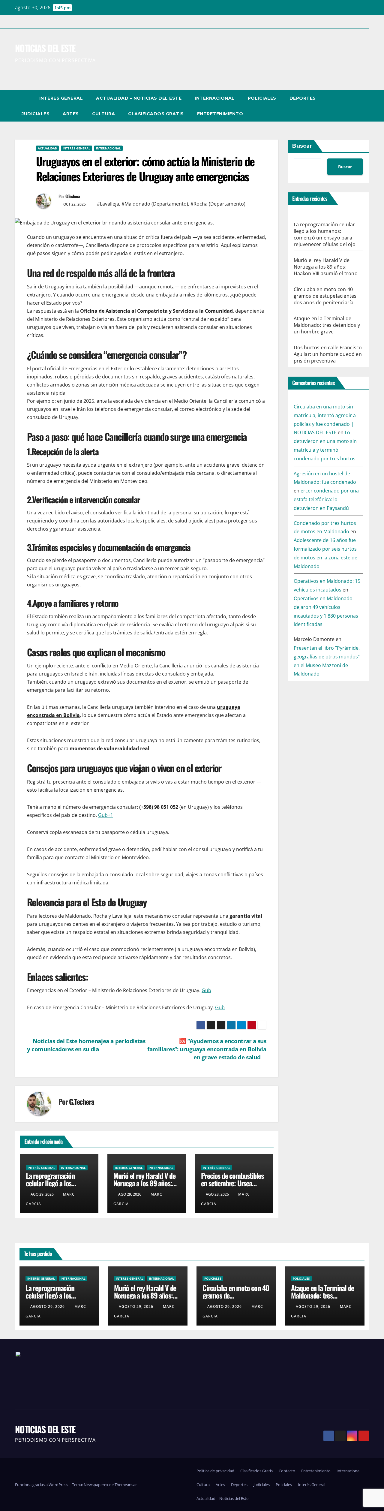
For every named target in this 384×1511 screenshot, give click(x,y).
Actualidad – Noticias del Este (139, 98)
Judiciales (36, 113)
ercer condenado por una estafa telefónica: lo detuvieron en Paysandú (326, 500)
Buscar (302, 146)
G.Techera (72, 196)
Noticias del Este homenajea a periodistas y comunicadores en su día (86, 1045)
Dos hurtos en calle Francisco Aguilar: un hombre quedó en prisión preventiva (328, 354)
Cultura (103, 113)
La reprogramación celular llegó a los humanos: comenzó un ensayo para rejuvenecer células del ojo (325, 234)
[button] (353, 106)
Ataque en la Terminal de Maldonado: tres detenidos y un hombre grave (327, 325)
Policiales (262, 98)
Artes (71, 113)
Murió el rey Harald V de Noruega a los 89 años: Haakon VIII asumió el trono (144, 1186)
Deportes (303, 98)
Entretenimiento (220, 113)
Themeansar (126, 1484)
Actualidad (47, 148)
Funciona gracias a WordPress (42, 1484)
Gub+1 (105, 815)
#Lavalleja (108, 203)
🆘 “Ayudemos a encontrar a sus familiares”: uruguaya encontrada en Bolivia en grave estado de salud (206, 1049)
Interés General (61, 98)
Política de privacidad (215, 1470)
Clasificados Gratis (156, 113)
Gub (206, 990)
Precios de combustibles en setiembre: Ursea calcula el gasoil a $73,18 (233, 1183)
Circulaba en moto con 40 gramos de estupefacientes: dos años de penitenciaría (326, 296)
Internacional (215, 98)
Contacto (287, 1470)
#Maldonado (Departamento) (155, 203)
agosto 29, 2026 (48, 1306)
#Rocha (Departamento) (217, 203)
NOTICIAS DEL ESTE (45, 1429)
